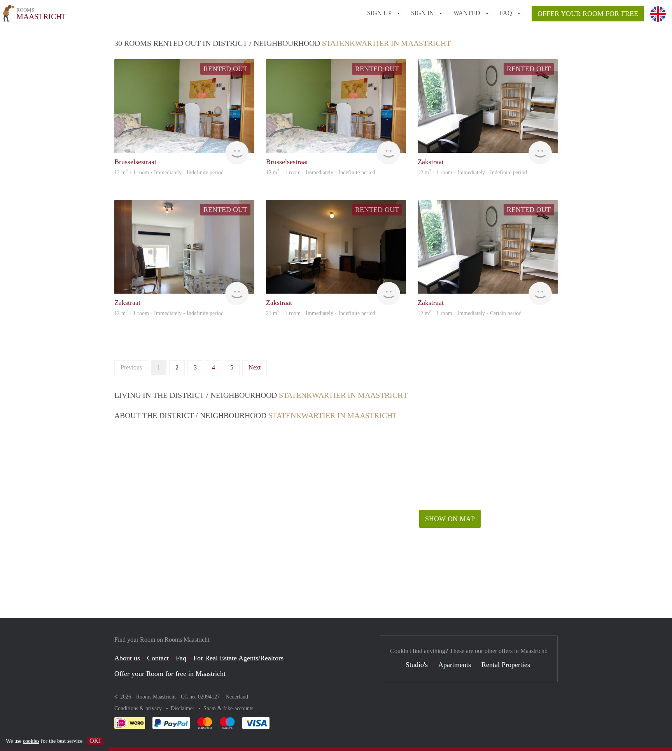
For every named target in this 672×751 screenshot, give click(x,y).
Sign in (422, 13)
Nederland (237, 697)
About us (127, 658)
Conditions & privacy (138, 708)
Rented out (225, 69)
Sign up (379, 13)
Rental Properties (505, 665)
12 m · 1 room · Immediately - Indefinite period (169, 172)
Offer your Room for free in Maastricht (170, 673)
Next (254, 367)
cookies (31, 741)
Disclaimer (183, 708)
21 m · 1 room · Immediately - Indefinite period (320, 313)
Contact (158, 658)
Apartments (454, 665)
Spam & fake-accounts (228, 708)
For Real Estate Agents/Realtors (238, 658)
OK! (95, 740)
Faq (181, 658)
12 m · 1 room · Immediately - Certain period (470, 313)
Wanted (466, 13)
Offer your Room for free (587, 14)
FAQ (506, 13)
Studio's (417, 665)
